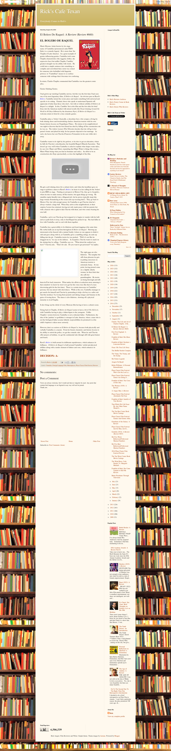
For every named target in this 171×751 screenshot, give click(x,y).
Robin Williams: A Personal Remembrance (121, 366)
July (113, 481)
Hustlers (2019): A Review (124, 565)
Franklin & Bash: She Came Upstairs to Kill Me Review (121, 470)
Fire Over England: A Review (119, 333)
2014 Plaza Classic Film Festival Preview (119, 452)
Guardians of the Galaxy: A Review (121, 422)
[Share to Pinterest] (75, 362)
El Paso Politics (115, 210)
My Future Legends (118, 359)
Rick (111, 713)
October (115, 312)
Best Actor (113, 200)
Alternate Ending (116, 232)
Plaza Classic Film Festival (84, 365)
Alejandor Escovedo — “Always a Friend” (117, 221)
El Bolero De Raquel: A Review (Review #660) (120, 328)
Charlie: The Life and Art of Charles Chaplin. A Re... (121, 323)
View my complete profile (116, 716)
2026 (112, 265)
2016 (112, 297)
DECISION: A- (49, 356)
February (115, 497)
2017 (112, 294)
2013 (112, 504)
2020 (112, 284)
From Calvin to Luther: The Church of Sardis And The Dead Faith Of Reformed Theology (118, 179)
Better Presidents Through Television (120, 476)
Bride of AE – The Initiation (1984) (119, 236)
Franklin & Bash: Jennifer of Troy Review (121, 400)
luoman (102, 736)
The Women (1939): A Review (119, 387)
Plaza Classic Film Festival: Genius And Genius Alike (121, 417)
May (114, 488)
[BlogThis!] (68, 362)
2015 (112, 300)
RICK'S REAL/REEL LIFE (119, 193)
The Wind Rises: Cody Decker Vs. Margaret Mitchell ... (119, 463)
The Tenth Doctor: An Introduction (123, 628)
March (114, 494)
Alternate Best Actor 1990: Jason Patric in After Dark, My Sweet (119, 204)
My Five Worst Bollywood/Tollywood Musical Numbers (120, 439)
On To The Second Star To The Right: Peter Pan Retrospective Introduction (119, 691)
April (114, 491)
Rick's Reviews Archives (118, 99)
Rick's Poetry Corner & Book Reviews (119, 103)
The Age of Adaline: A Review (123, 671)
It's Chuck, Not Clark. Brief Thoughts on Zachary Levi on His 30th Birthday (120, 607)
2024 (112, 272)
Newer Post (44, 441)
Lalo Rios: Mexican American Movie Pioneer (119, 189)
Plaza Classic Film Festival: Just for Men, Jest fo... (121, 428)
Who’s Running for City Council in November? (117, 213)
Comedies (49, 365)
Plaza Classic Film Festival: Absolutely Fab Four (121, 395)
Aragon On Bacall (118, 362)
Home (71, 441)
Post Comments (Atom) (57, 445)
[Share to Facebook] (72, 362)
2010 (112, 514)
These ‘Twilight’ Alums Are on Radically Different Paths (120, 228)
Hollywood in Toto (116, 225)
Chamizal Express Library (119, 240)
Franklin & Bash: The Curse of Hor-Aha (121, 381)
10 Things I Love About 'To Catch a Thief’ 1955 (118, 196)
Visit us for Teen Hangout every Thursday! (118, 243)
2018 (112, 291)
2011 (112, 511)
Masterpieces (71, 365)
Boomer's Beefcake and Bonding (118, 159)
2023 (112, 275)
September (116, 316)
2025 (112, 268)
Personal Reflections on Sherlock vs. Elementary (124, 650)
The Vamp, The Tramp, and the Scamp (121, 355)
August (114, 319)
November (115, 309)
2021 (112, 281)
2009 (112, 517)
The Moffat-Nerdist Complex (121, 350)
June (114, 484)
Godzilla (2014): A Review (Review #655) (121, 433)
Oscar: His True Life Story (120, 347)
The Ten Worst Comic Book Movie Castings (121, 457)
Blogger (117, 736)
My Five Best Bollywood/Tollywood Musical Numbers (120, 446)
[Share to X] (70, 362)
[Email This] (66, 362)
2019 (112, 287)
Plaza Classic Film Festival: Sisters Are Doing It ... (121, 376)
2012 (112, 507)
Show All (128, 247)
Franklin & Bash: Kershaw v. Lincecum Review (121, 343)
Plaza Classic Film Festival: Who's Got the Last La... (121, 371)
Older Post (96, 441)
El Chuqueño (114, 217)
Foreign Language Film (60, 365)
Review (95, 365)
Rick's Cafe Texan (60, 11)
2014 (112, 303)
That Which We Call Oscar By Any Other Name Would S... (120, 406)
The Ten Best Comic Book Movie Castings (120, 412)
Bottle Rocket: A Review (124, 528)
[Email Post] (61, 362)
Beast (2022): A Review (124, 583)
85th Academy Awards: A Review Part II (119, 549)
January (115, 500)
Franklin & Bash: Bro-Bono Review (121, 338)
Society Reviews (115, 174)
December (115, 306)
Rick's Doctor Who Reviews (119, 107)
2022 (112, 278)
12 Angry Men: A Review (120, 391)
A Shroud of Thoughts (118, 185)
